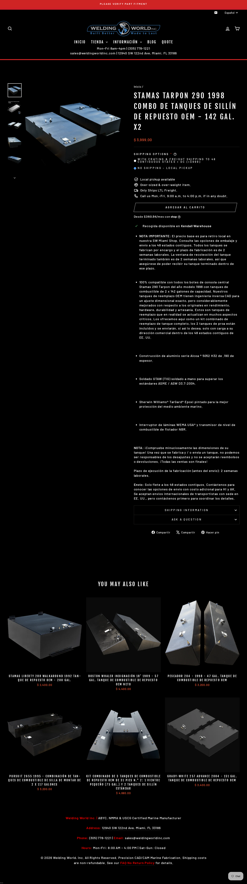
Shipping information (187, 510)
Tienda (98, 42)
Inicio (80, 42)
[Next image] (14, 176)
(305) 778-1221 (139, 48)
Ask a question (187, 519)
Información (126, 42)
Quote (167, 42)
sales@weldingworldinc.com (93, 53)
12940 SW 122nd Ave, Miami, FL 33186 (147, 53)
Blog (151, 42)
